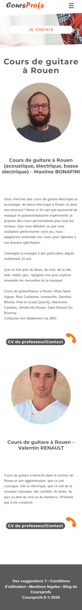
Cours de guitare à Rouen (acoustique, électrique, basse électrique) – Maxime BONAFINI (41, 166)
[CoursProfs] (23, 11)
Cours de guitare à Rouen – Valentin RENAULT (41, 445)
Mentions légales (44, 586)
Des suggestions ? (30, 581)
